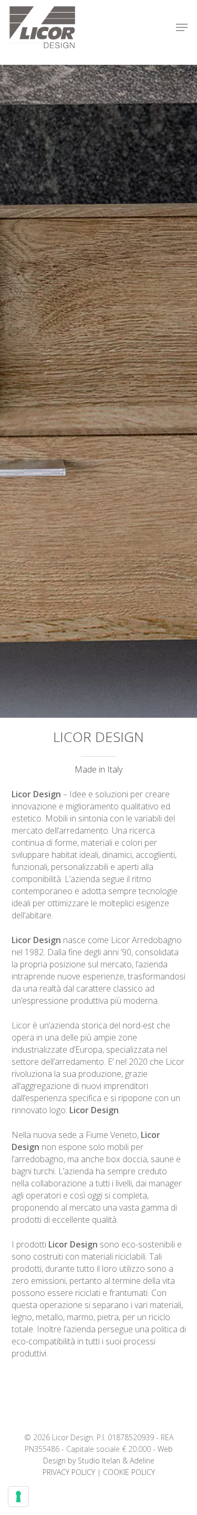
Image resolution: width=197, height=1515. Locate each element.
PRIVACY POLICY (69, 1472)
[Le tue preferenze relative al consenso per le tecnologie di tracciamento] (18, 1497)
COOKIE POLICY (129, 1472)
